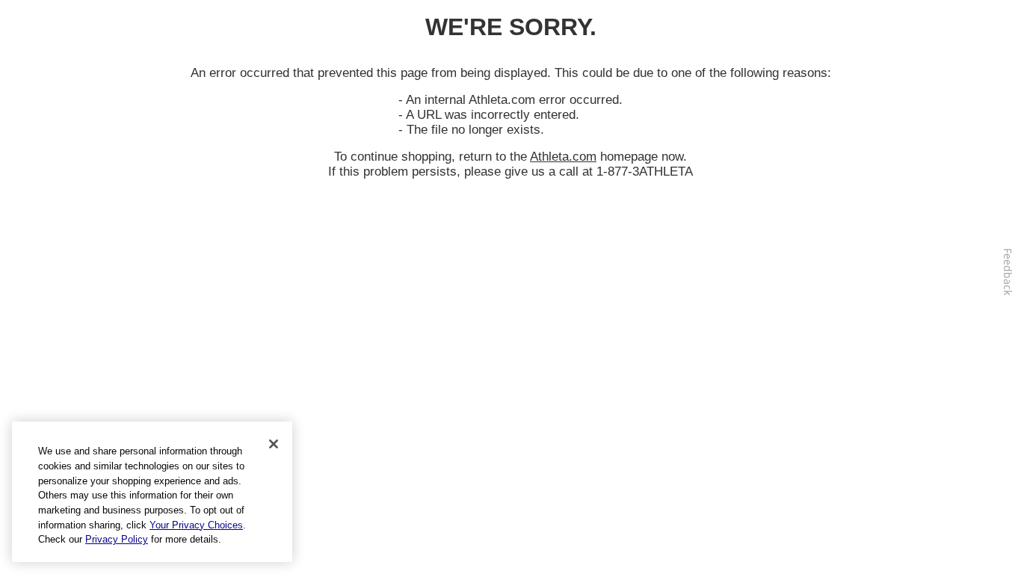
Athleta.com (563, 156)
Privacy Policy (116, 539)
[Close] (273, 444)
